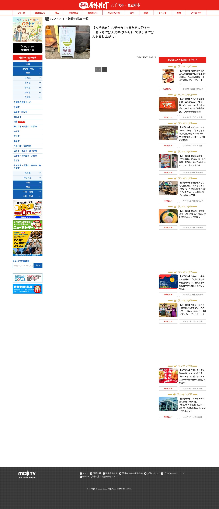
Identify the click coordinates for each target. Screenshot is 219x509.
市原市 (17, 161)
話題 (146, 13)
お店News (93, 13)
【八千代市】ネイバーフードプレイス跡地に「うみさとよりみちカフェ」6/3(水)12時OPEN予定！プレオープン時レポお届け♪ (192, 133)
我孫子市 (17, 117)
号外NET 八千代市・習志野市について (100, 476)
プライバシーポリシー (174, 473)
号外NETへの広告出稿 (132, 473)
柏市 (19, 122)
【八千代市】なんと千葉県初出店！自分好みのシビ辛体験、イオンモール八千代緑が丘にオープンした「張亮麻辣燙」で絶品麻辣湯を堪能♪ (191, 105)
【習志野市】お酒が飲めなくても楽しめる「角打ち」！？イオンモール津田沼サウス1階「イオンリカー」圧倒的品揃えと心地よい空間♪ (192, 188)
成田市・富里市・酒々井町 (25, 151)
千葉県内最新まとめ (22, 102)
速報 (179, 13)
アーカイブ (196, 13)
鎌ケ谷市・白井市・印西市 (25, 127)
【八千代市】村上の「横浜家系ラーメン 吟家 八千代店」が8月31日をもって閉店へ (192, 214)
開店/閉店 (73, 13)
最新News (40, 13)
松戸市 (17, 131)
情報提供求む (111, 473)
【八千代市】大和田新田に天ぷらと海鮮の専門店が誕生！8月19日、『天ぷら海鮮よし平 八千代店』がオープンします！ (192, 77)
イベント (162, 13)
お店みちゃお (114, 13)
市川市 (17, 136)
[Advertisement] (182, 37)
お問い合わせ (153, 473)
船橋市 (17, 141)
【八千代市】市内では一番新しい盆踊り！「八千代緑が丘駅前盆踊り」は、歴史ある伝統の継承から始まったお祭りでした (191, 282)
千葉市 (17, 107)
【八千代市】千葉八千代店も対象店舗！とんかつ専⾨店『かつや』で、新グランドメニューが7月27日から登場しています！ (192, 376)
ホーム (85, 473)
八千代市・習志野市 (125, 5)
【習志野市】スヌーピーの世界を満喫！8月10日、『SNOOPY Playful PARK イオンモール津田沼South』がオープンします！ (192, 404)
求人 (57, 13)
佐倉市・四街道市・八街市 (25, 156)
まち (132, 13)
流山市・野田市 (20, 112)
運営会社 (97, 473)
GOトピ (21, 13)
